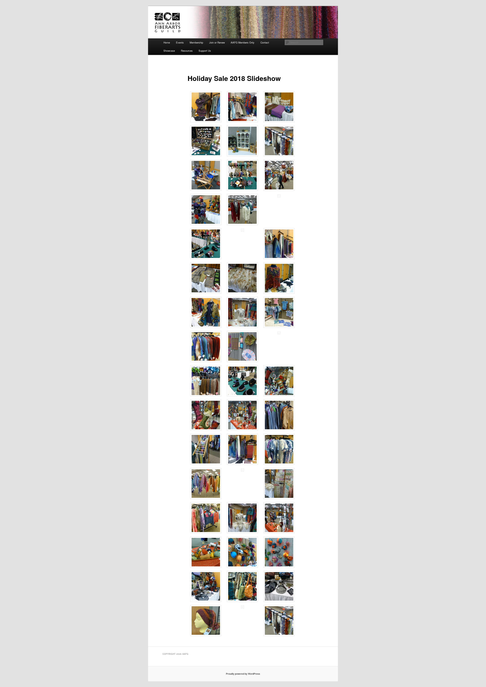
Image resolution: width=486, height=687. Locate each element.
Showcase (169, 50)
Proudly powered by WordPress (243, 673)
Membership (196, 42)
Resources (187, 50)
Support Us (205, 50)
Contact (264, 42)
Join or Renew (217, 42)
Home (166, 42)
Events (180, 42)
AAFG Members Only (242, 42)
